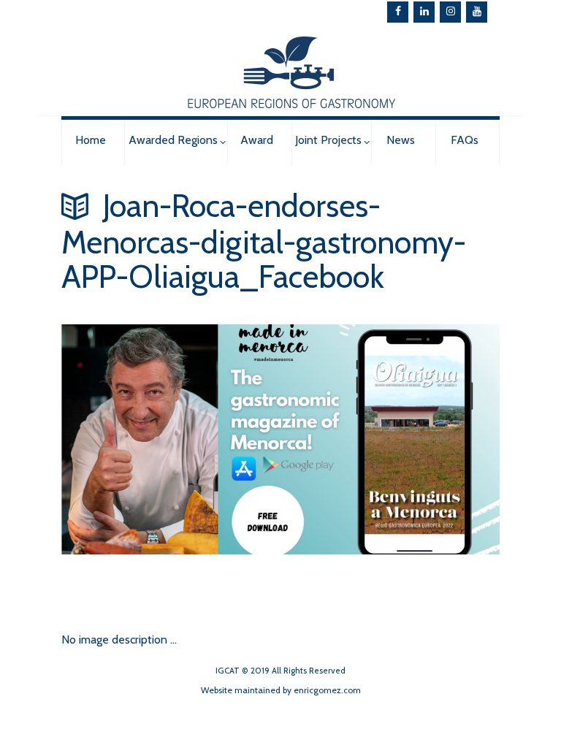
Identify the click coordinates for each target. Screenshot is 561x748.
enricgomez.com (327, 689)
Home (90, 140)
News (400, 140)
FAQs (464, 140)
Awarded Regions (173, 140)
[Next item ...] (170, 554)
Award (256, 140)
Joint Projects (328, 140)
